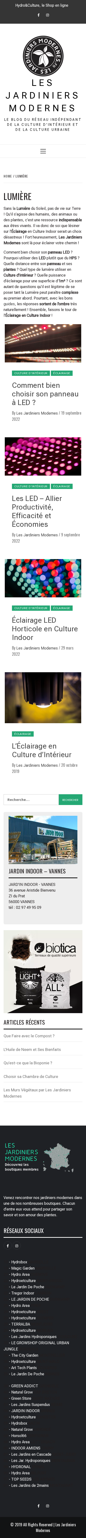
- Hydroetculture (33, 1280)
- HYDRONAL (24, 1467)
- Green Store (32, 1398)
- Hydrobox (26, 1262)
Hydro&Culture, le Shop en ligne (41, 5)
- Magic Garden (30, 1268)
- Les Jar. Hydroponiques (39, 1460)
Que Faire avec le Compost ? (29, 1035)
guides (9, 304)
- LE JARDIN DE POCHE (37, 1299)
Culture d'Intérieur (31, 373)
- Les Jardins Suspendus (33, 1404)
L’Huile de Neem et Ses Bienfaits (32, 1049)
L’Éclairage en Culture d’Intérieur (41, 750)
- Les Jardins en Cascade (40, 1454)
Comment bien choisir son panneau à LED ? (45, 394)
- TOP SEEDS (29, 1479)
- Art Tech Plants (30, 1368)
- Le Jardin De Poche (34, 1287)
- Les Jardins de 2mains (38, 1485)
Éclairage (61, 373)
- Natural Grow (30, 1392)
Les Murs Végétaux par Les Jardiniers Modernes (37, 1093)
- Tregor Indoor (27, 1293)
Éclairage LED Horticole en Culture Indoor (45, 629)
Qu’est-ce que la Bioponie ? (28, 1062)
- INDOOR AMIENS (29, 1448)
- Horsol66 (26, 1435)
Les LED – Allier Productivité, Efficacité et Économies (37, 511)
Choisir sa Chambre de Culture (31, 1076)
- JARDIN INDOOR (29, 1411)
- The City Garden (34, 1355)
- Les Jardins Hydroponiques (40, 1336)
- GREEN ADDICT (31, 1386)
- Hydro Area (26, 1274)
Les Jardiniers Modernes (42, 95)
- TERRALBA (28, 1324)
